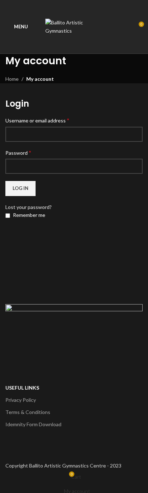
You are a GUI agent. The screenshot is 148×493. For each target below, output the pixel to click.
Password (18, 152)
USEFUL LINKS (22, 388)
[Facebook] (14, 447)
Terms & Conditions (27, 412)
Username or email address (37, 120)
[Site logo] (74, 26)
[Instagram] (33, 447)
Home (12, 79)
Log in (20, 188)
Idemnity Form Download (33, 424)
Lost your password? (28, 207)
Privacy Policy (20, 400)
